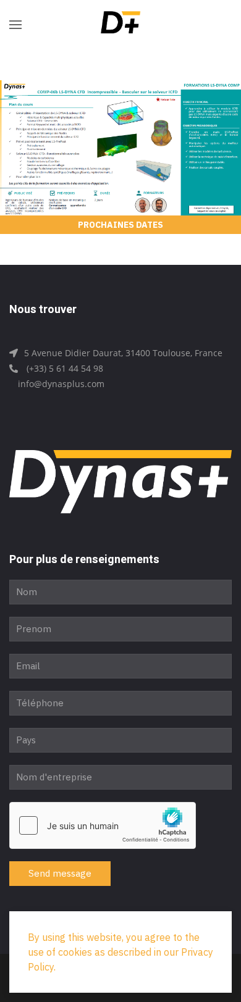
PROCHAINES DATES (120, 224)
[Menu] (15, 24)
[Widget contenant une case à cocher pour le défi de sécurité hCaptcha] (102, 825)
